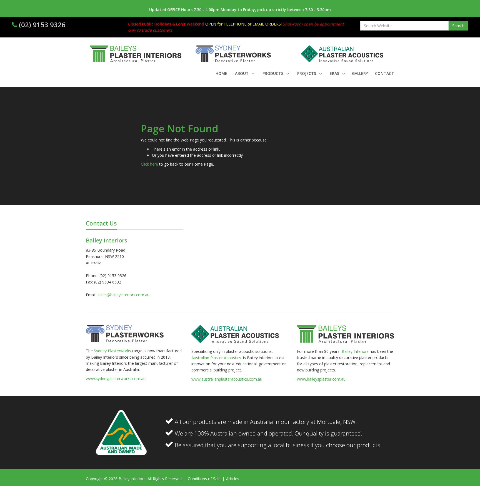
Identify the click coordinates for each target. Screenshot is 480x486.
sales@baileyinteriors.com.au (123, 294)
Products (273, 73)
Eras (335, 73)
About (242, 73)
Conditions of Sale (205, 478)
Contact (384, 73)
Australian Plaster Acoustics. (216, 357)
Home (221, 73)
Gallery (360, 73)
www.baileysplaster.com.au (321, 379)
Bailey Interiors (355, 351)
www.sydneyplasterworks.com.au (116, 378)
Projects (307, 73)
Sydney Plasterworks (113, 350)
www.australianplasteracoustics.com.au (226, 379)
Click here (149, 164)
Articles (232, 478)
